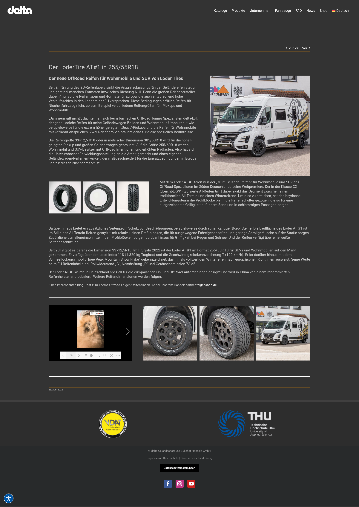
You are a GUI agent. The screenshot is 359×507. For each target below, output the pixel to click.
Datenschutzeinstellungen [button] (179, 467)
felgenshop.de (207, 285)
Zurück (294, 48)
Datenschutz (171, 458)
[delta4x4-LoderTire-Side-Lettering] (99, 183)
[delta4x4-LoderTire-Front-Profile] (133, 183)
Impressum (154, 458)
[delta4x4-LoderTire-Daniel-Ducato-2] (170, 308)
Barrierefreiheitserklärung (196, 458)
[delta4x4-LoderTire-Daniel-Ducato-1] (227, 308)
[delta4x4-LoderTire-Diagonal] (65, 183)
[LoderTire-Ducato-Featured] (260, 77)
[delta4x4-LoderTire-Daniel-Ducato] (283, 308)
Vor (304, 48)
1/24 (70, 355)
